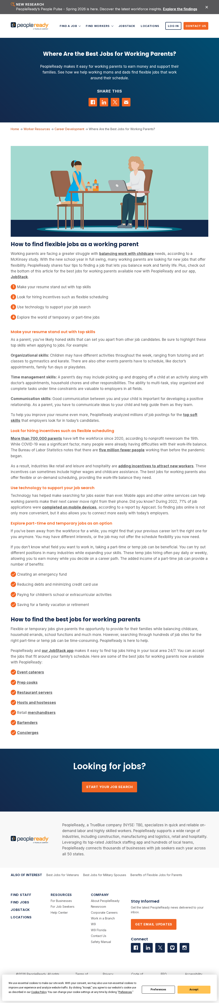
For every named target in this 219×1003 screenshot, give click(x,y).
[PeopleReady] (30, 26)
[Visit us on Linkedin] (148, 948)
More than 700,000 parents (36, 438)
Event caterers (30, 672)
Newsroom (98, 906)
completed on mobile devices (69, 507)
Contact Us (196, 26)
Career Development (69, 129)
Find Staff (21, 894)
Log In (173, 26)
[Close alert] (206, 7)
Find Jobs (20, 902)
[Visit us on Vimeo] (172, 948)
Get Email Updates (153, 924)
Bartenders (27, 723)
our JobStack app (58, 651)
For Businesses (61, 901)
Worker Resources (37, 129)
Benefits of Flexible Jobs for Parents (156, 875)
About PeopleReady (105, 901)
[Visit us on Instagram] (184, 948)
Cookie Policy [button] (38, 992)
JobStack (126, 26)
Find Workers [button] (98, 26)
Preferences (158, 989)
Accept (193, 989)
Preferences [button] (125, 992)
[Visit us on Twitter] (160, 948)
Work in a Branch (103, 918)
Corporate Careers (104, 912)
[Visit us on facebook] (136, 948)
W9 (93, 924)
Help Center (59, 912)
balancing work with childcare (126, 253)
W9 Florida (98, 930)
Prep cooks (27, 682)
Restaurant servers (34, 692)
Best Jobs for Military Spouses (104, 875)
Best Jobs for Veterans (62, 875)
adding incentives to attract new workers (156, 466)
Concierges (27, 733)
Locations (150, 26)
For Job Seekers (62, 906)
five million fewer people (122, 450)
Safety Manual (101, 942)
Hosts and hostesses (36, 702)
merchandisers (42, 712)
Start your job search (109, 787)
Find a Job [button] (69, 26)
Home (15, 129)
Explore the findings (180, 9)
